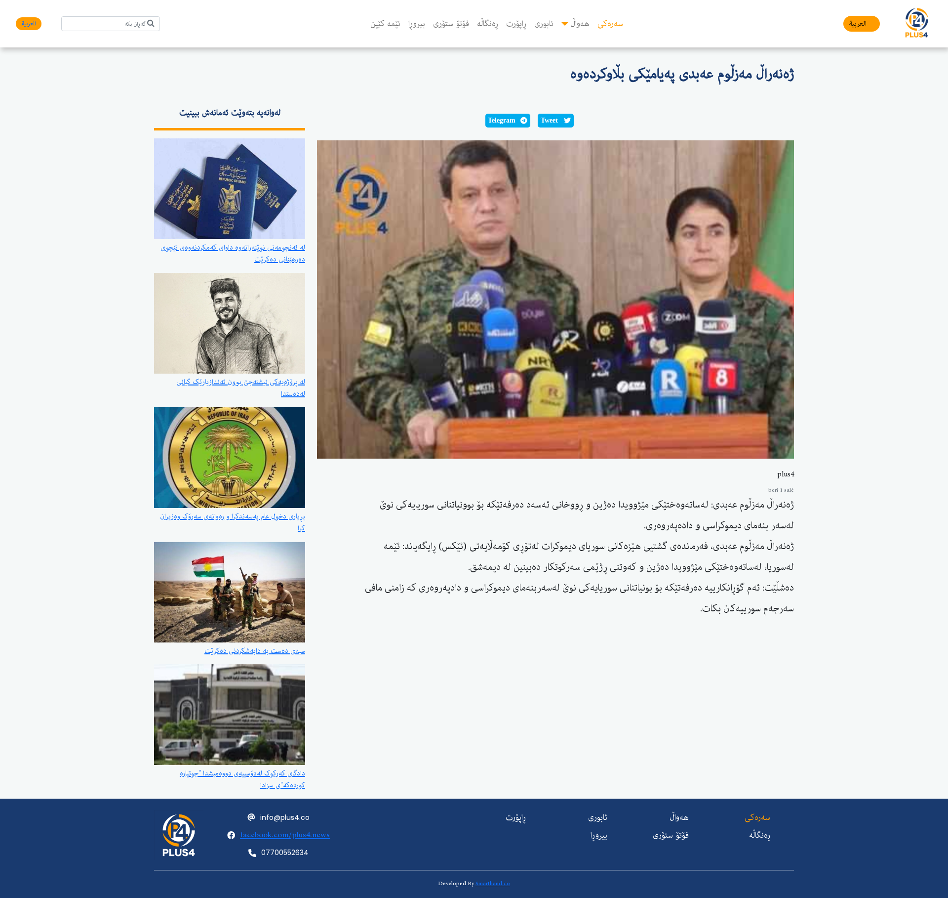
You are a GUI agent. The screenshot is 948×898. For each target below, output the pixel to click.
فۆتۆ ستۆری (451, 23)
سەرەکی (610, 23)
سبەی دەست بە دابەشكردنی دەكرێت (254, 650)
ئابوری (543, 23)
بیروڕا (416, 23)
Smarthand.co (492, 883)
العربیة (858, 23)
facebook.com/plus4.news (285, 835)
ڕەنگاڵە (487, 23)
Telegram (501, 120)
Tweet (549, 120)
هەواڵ (580, 23)
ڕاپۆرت (516, 23)
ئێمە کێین (385, 23)
